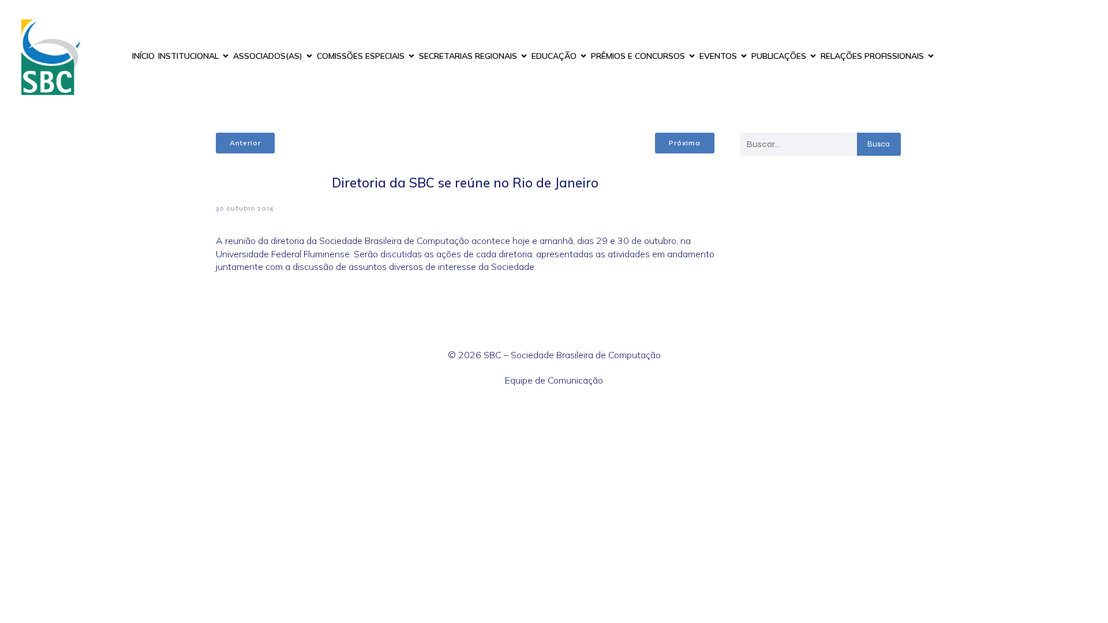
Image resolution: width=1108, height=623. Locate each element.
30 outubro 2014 (245, 208)
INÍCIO (143, 56)
